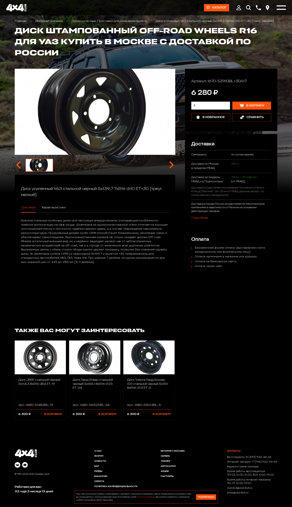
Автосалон (168, 466)
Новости (100, 461)
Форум (98, 456)
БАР (96, 466)
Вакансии (100, 476)
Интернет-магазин (49, 21)
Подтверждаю (206, 497)
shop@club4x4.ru (238, 493)
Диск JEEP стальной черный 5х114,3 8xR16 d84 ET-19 (39, 381)
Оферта (99, 481)
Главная (21, 21)
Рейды (98, 471)
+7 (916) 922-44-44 (264, 462)
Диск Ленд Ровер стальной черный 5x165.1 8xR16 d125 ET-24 (93, 383)
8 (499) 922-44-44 (258, 457)
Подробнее (199, 217)
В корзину (53, 414)
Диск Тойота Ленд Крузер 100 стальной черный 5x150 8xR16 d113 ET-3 (147, 383)
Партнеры (167, 476)
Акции (165, 471)
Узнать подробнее (146, 497)
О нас (98, 451)
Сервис (165, 456)
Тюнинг (166, 461)
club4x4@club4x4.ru (239, 488)
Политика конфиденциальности (115, 486)
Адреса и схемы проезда (242, 466)
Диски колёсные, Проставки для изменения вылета (109, 21)
